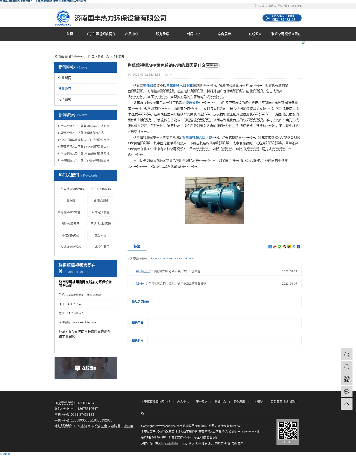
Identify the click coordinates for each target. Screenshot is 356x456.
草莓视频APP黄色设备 (71, 212)
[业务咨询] (346, 354)
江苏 (185, 443)
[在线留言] (346, 391)
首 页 (91, 56)
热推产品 (147, 443)
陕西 (234, 443)
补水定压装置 (100, 212)
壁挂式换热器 (71, 223)
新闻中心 (193, 34)
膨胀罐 (71, 200)
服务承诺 (162, 34)
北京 (204, 443)
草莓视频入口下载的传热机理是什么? (84, 146)
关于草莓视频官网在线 (101, 40)
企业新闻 (64, 78)
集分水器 (101, 235)
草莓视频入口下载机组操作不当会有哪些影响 (177, 283)
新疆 (227, 443)
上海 (198, 443)
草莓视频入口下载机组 (212, 431)
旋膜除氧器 (101, 200)
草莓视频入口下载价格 (183, 431)
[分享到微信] (279, 246)
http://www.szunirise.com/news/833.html (172, 258)
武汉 (191, 443)
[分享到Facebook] (298, 246)
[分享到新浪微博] (275, 246)
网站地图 (283, 5)
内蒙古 (219, 443)
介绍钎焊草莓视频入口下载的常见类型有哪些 (87, 139)
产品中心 (131, 34)
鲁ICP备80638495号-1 (155, 437)
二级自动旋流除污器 (71, 189)
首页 (70, 34)
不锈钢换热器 (71, 235)
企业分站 (271, 5)
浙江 (211, 443)
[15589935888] (346, 367)
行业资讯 (118, 56)
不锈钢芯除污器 (101, 223)
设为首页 (259, 5)
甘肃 (240, 443)
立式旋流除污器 (71, 246)
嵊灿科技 (200, 437)
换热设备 (162, 431)
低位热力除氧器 (101, 189)
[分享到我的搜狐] (289, 246)
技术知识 (64, 100)
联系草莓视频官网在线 (286, 40)
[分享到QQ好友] (284, 246)
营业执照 (212, 437)
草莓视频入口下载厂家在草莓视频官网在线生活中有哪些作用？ (87, 160)
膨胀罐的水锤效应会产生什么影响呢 (177, 271)
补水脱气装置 (100, 246)
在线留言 (255, 34)
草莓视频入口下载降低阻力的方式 (82, 132)
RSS (292, 5)
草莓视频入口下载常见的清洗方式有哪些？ (87, 126)
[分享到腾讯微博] (294, 246)
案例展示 (224, 34)
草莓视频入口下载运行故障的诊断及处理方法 (87, 153)
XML (299, 5)
